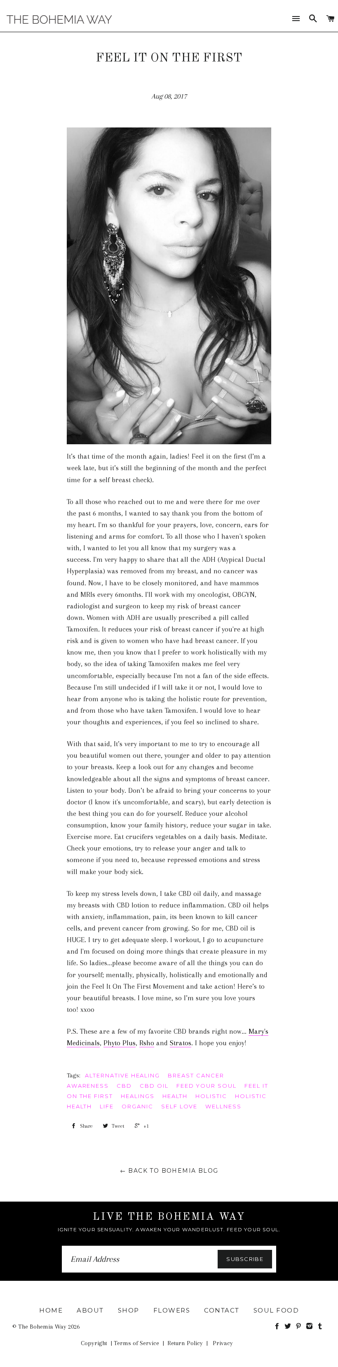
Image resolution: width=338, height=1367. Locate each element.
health (175, 1096)
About (90, 1310)
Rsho (146, 1043)
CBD (124, 1085)
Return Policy (185, 1343)
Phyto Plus (119, 1043)
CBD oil (154, 1085)
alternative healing (122, 1075)
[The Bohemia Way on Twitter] (289, 1326)
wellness (223, 1106)
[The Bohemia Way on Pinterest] (300, 1326)
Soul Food (276, 1310)
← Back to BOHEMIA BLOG (169, 1170)
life (107, 1106)
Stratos (180, 1043)
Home (51, 1310)
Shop (128, 1310)
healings (138, 1096)
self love (179, 1106)
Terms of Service (136, 1343)
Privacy (223, 1343)
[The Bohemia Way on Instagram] (311, 1326)
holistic (211, 1096)
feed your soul (206, 1085)
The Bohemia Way (42, 1326)
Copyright (94, 1343)
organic (137, 1106)
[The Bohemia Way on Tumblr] (321, 1326)
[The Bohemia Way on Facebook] (279, 1326)
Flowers (171, 1310)
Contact (221, 1310)
